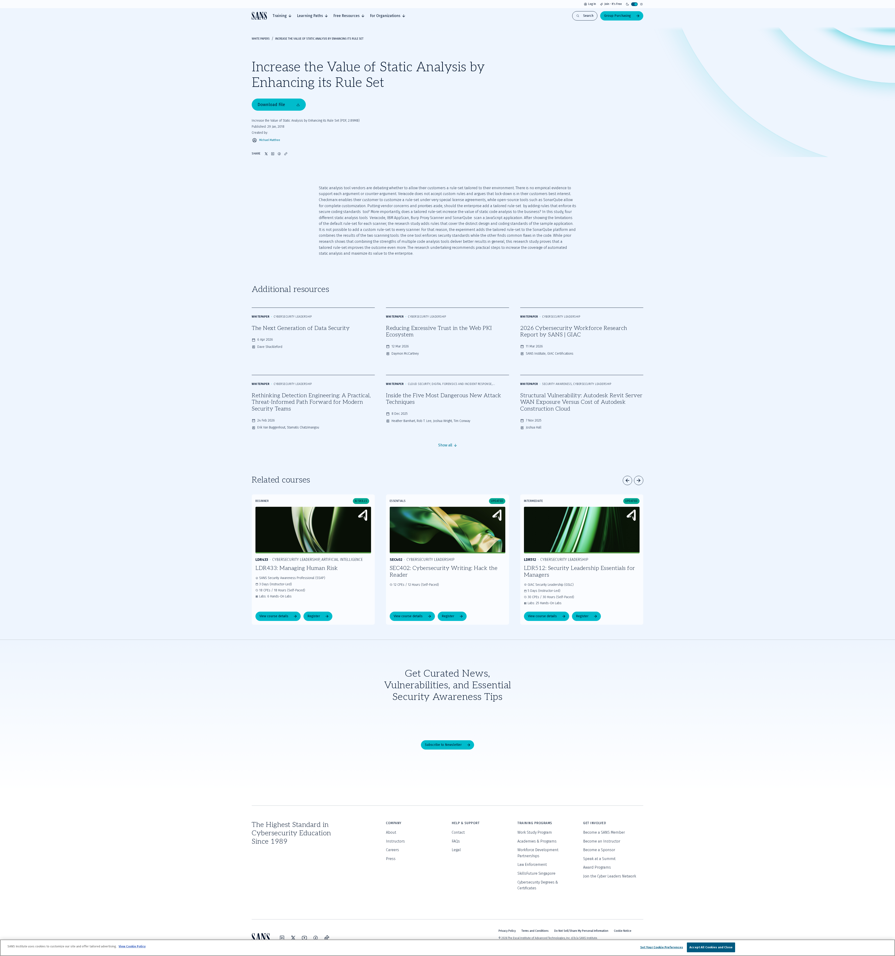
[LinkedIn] (282, 938)
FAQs (456, 841)
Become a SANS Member (604, 832)
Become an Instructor (601, 841)
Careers (392, 850)
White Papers (261, 38)
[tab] (281, 16)
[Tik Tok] (327, 938)
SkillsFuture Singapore (536, 873)
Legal (456, 850)
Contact (458, 832)
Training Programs (534, 823)
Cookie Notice (622, 930)
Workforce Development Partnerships (537, 853)
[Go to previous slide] (627, 480)
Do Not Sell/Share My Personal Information (581, 930)
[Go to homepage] (259, 16)
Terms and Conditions (535, 930)
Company (393, 823)
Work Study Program (534, 832)
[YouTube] (304, 938)
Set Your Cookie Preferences (661, 947)
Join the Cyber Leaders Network (609, 876)
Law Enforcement (532, 864)
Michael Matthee (269, 140)
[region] (447, 947)
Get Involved (594, 823)
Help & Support (465, 823)
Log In (592, 4)
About (391, 832)
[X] (293, 938)
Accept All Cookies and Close (711, 947)
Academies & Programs (537, 841)
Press (391, 859)
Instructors (395, 841)
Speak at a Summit (599, 859)
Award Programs (597, 867)
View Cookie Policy (132, 946)
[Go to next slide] (638, 480)
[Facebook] (315, 938)
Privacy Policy (507, 930)
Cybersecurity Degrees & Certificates (537, 885)
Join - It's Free (613, 4)
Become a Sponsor (599, 850)
